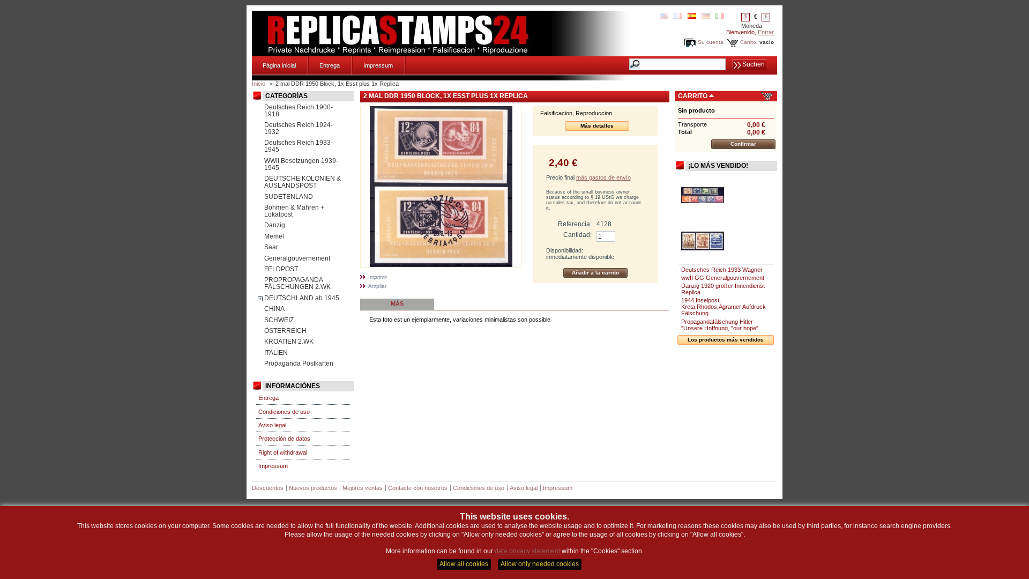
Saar (271, 247)
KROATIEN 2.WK (289, 341)
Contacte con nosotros (418, 488)
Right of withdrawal (282, 452)
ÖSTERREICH (285, 331)
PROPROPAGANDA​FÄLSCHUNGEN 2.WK (297, 283)
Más (397, 303)
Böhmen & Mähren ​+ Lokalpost (294, 211)
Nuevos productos (313, 488)
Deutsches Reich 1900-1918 (298, 110)
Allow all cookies (463, 564)
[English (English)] (664, 16)
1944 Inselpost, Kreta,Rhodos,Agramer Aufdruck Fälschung (723, 306)
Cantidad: (577, 235)
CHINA (274, 309)
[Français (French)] (678, 16)
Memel (274, 236)
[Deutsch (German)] (706, 16)
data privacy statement (527, 551)
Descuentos (268, 488)
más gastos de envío (603, 177)
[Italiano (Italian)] (719, 16)
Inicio (258, 83)
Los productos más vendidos (726, 340)
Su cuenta (711, 42)
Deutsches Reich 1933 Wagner (722, 269)
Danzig (274, 225)
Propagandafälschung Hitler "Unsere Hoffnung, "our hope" (719, 324)
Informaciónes (292, 386)
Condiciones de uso (284, 412)
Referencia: (575, 224)
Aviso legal (272, 425)
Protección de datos (284, 438)
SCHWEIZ (279, 320)
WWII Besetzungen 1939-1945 (301, 164)
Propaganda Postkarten (298, 363)
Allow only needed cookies (540, 564)
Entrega (329, 65)
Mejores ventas (362, 488)
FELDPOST (281, 269)
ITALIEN (276, 353)
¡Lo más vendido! (718, 165)
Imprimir (377, 277)
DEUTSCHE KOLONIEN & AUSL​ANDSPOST (302, 182)
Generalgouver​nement (297, 258)
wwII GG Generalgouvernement (722, 277)
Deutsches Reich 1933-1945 (298, 146)
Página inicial (279, 65)
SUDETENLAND (288, 197)
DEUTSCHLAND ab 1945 (301, 298)
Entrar (766, 32)
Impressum (378, 65)
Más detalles (597, 126)
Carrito (692, 96)
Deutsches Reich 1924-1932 (298, 128)
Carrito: (749, 42)
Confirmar (743, 144)
